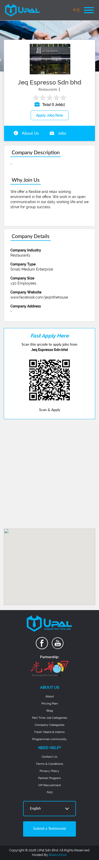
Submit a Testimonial (49, 828)
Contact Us (49, 756)
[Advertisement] (49, 474)
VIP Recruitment (49, 785)
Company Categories (49, 725)
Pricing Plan (49, 703)
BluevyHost (58, 855)
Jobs (61, 133)
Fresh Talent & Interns (49, 732)
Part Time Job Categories (49, 718)
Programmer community (49, 739)
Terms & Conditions (49, 764)
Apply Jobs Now (49, 115)
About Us (30, 133)
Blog (49, 710)
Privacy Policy (49, 771)
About (49, 696)
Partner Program (49, 778)
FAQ (50, 792)
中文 (76, 10)
